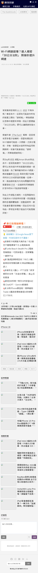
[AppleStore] (26, 559)
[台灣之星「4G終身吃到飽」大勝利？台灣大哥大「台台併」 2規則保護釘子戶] (8, 399)
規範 (3, 537)
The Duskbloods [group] (9, 12)
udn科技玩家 (5, 47)
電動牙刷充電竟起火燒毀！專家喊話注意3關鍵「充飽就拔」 (27, 455)
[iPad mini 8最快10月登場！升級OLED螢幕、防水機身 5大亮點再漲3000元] (8, 348)
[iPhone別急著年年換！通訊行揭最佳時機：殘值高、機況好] (8, 336)
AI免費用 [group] (23, 12)
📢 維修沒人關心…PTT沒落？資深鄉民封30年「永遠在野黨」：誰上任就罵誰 (19, 274)
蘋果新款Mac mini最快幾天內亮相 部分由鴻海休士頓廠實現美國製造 (26, 467)
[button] (33, 2)
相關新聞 (5, 436)
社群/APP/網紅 (29, 6)
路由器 (12, 369)
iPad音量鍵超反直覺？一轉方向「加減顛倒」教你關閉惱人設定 (26, 503)
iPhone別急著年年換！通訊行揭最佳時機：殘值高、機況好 (26, 334)
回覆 (34, 537)
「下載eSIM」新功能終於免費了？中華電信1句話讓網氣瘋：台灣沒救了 (27, 385)
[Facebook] (11, 559)
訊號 (19, 369)
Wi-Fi (33, 369)
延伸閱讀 (5, 378)
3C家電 (12, 47)
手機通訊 (16, 6)
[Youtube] (30, 2)
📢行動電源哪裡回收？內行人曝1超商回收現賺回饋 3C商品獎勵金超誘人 (18, 263)
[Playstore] (22, 559)
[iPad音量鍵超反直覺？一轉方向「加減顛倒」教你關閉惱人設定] (8, 505)
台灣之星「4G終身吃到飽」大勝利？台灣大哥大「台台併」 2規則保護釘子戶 (26, 397)
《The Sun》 (17, 134)
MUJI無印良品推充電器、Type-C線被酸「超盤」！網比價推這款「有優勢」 (26, 411)
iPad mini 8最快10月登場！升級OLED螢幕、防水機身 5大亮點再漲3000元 (26, 346)
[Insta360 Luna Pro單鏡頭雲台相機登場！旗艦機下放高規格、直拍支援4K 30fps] (8, 493)
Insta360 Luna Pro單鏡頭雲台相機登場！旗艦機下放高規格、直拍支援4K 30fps (26, 491)
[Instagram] (15, 559)
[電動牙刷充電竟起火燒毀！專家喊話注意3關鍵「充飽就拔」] (8, 457)
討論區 (4, 515)
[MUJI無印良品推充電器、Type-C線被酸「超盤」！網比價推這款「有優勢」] (8, 413)
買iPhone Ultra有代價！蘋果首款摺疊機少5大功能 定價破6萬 (26, 358)
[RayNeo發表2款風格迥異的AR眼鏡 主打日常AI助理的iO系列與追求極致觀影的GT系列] (8, 481)
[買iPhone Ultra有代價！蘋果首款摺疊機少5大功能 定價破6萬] (8, 360)
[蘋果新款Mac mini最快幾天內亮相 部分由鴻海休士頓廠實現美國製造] (8, 469)
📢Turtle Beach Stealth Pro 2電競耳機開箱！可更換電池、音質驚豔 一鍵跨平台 (18, 252)
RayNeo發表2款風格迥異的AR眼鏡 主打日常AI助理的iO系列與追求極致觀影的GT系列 (27, 479)
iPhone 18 (5, 327)
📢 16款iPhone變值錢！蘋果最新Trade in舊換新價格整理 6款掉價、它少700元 (18, 292)
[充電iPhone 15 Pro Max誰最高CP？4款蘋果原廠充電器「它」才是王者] (8, 425)
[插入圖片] (29, 537)
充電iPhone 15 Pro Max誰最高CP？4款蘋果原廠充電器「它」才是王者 (27, 423)
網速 (4, 369)
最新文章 (6, 6)
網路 (25, 369)
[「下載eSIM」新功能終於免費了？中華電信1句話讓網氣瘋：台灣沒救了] (8, 387)
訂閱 (28, 564)
